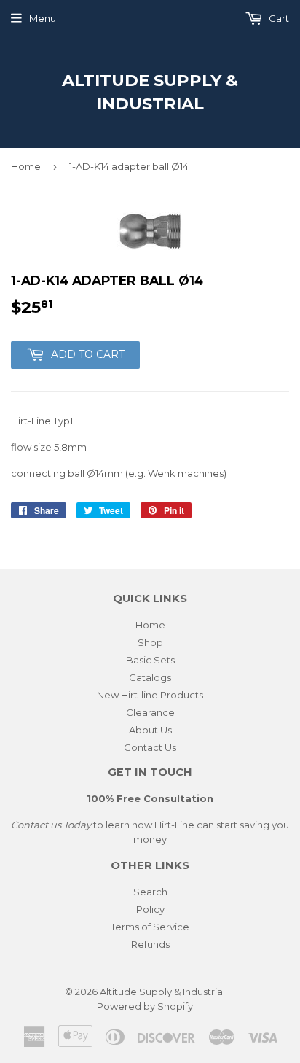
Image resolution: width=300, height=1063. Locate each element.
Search (150, 891)
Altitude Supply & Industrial (150, 92)
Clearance (150, 712)
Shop (150, 642)
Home (26, 166)
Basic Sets (150, 660)
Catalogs (150, 677)
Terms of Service (150, 926)
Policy (150, 909)
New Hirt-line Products (150, 695)
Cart (278, 18)
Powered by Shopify (145, 1006)
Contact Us (150, 747)
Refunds (150, 944)
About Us (150, 730)
